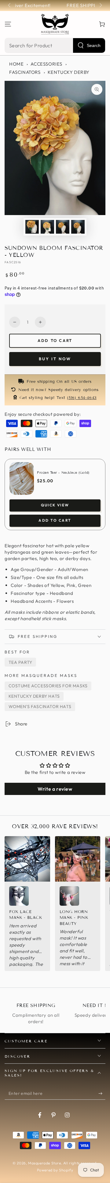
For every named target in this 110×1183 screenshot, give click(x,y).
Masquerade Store (44, 1163)
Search (94, 45)
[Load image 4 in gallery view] (78, 227)
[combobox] (55, 45)
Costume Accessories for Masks (48, 686)
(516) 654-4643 (81, 397)
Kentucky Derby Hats (34, 696)
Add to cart (55, 340)
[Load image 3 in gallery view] (62, 227)
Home (16, 64)
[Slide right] (100, 5)
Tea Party (20, 662)
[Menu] (8, 24)
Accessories (46, 64)
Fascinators (25, 72)
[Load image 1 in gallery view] (32, 227)
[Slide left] (10, 5)
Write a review (55, 789)
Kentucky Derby (69, 72)
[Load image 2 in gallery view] (47, 227)
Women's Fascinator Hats (40, 706)
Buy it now (55, 358)
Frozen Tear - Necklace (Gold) (63, 472)
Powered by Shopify (55, 1170)
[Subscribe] (101, 1093)
